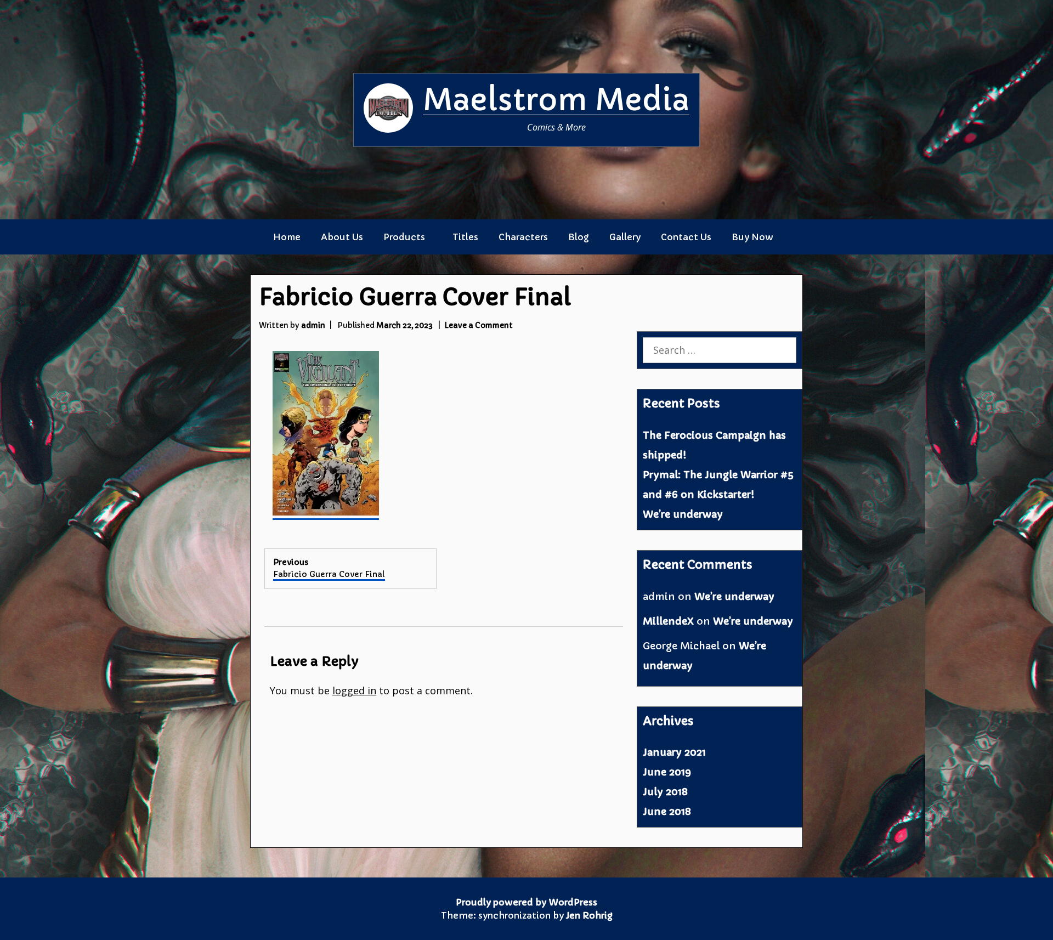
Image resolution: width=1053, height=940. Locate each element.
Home (287, 236)
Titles (465, 236)
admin (313, 325)
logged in (354, 690)
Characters (523, 236)
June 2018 (667, 811)
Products (404, 236)
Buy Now (752, 236)
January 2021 (674, 752)
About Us (342, 236)
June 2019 (667, 772)
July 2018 (665, 791)
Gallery (625, 236)
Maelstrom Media (556, 99)
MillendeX (668, 621)
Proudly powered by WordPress (526, 902)
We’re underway (683, 514)
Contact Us (686, 236)
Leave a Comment (478, 325)
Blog (578, 236)
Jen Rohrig (589, 915)
